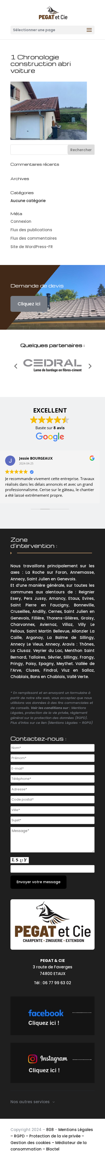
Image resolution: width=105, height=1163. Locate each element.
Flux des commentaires (33, 238)
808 (50, 1129)
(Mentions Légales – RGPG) (70, 722)
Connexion (20, 221)
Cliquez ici (29, 304)
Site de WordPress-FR (31, 246)
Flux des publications (31, 229)
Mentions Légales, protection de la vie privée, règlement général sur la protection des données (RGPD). (49, 712)
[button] (15, 366)
